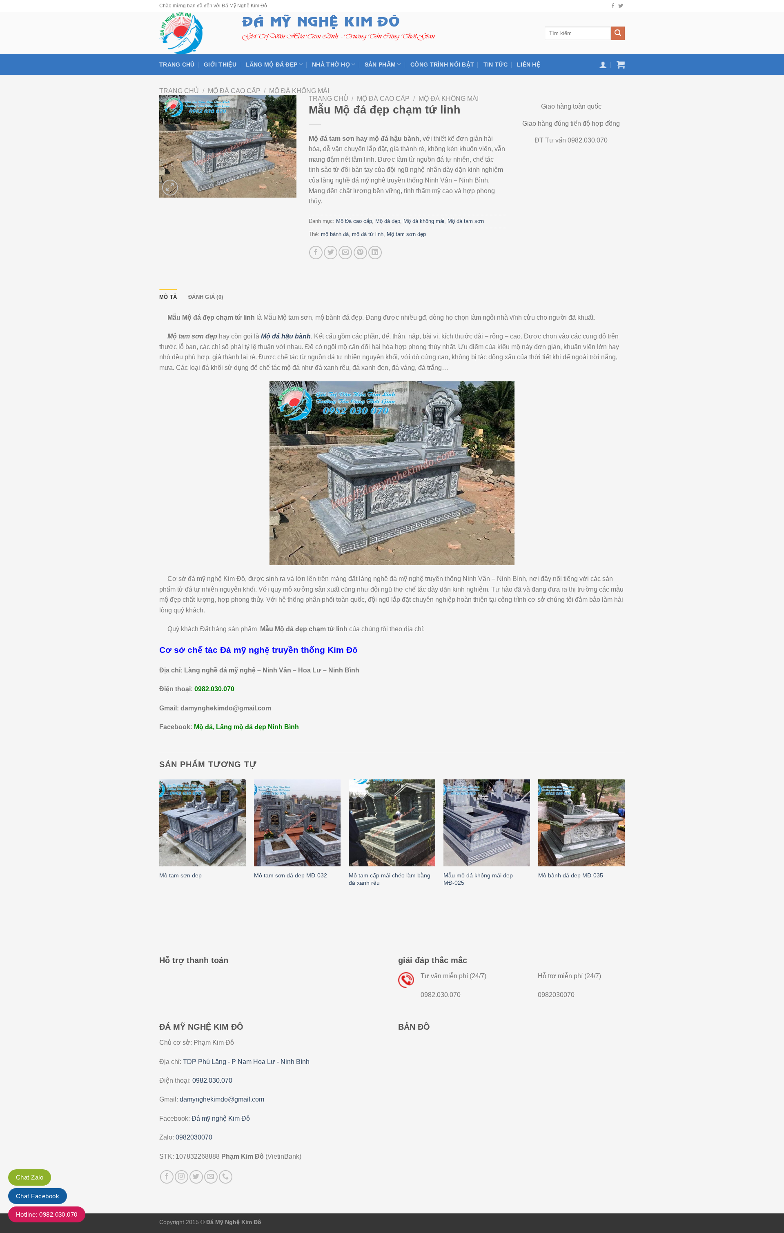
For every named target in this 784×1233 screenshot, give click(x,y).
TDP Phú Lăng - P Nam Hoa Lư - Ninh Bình (246, 1061)
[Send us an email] (211, 1177)
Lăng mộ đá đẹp (271, 64)
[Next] (624, 841)
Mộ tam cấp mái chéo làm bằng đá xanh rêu (389, 879)
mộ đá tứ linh (367, 234)
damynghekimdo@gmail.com (222, 1099)
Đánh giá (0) (205, 297)
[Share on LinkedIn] (375, 252)
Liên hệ (528, 64)
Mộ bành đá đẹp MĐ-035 (570, 875)
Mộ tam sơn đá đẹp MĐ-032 (290, 875)
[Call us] (225, 1177)
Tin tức (495, 64)
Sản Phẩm (380, 64)
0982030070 (194, 1137)
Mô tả (168, 297)
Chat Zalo (29, 1177)
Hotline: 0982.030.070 (47, 1214)
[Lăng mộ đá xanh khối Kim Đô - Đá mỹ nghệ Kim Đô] (191, 33)
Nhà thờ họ (331, 64)
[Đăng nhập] (603, 64)
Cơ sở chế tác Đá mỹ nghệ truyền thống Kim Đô (258, 649)
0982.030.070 (212, 1080)
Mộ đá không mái (299, 90)
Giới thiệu (220, 64)
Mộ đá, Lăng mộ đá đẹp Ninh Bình (245, 726)
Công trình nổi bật (442, 64)
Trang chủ (177, 64)
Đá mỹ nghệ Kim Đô (221, 1118)
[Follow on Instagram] (181, 1177)
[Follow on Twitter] (620, 6)
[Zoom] (170, 188)
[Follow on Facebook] (612, 6)
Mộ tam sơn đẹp (406, 234)
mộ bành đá (335, 234)
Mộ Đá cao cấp (234, 90)
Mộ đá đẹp (387, 221)
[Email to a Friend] (345, 252)
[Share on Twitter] (330, 252)
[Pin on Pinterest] (360, 252)
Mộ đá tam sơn (466, 221)
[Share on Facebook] (316, 252)
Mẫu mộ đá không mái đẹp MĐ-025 (478, 879)
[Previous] (160, 841)
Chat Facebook (37, 1196)
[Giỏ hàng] (621, 64)
